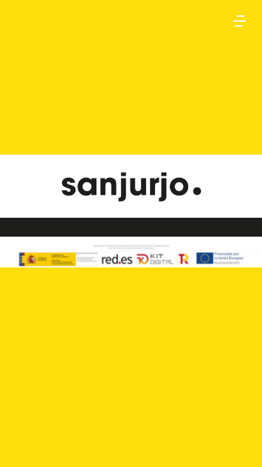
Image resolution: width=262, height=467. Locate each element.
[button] (240, 21)
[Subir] (234, 439)
